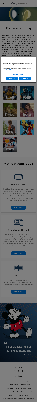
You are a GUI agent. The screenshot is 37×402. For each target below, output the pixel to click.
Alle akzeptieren (24, 78)
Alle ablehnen (12, 78)
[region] (18, 70)
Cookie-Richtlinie (9, 69)
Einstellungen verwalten (18, 74)
